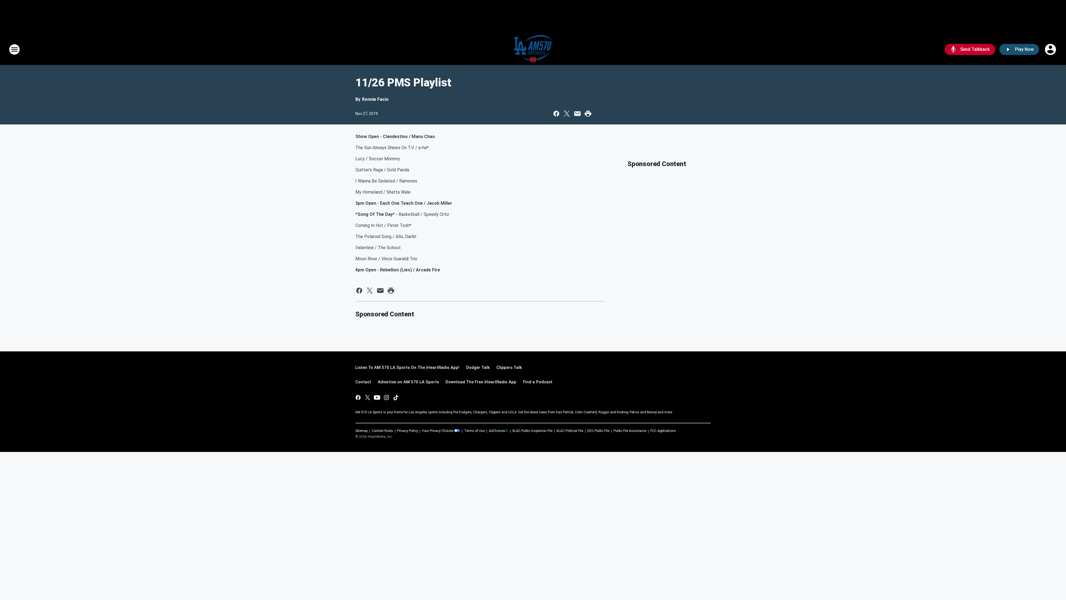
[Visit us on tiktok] (396, 397)
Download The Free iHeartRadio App (481, 381)
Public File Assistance (630, 431)
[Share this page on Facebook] (556, 114)
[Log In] (1051, 49)
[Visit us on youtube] (377, 397)
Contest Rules (382, 431)
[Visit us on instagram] (386, 397)
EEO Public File (598, 431)
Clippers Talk (509, 367)
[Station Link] (533, 49)
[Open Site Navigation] (14, 49)
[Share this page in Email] (577, 114)
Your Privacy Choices (438, 431)
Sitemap (361, 431)
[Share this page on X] (567, 114)
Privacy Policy (407, 431)
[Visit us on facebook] (358, 397)
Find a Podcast (537, 381)
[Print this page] (588, 114)
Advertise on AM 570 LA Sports (408, 381)
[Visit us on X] (367, 397)
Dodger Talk (478, 367)
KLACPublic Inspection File (532, 431)
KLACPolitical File (570, 431)
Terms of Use (474, 431)
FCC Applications (663, 431)
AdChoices (497, 431)
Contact (363, 381)
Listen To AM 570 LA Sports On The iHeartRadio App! (407, 367)
